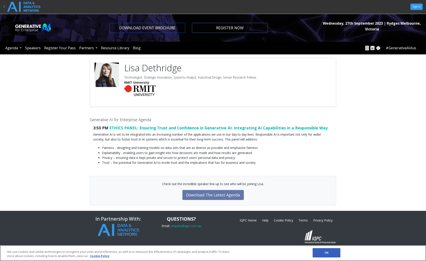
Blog (137, 47)
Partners (87, 47)
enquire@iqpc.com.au (186, 226)
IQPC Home (248, 220)
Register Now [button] (230, 27)
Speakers (33, 47)
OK (327, 253)
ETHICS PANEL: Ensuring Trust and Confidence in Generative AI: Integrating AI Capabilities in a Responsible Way (218, 127)
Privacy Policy (323, 220)
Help (265, 220)
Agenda (12, 47)
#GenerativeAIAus (401, 47)
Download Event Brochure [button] (147, 27)
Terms (303, 220)
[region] (213, 253)
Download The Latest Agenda (213, 195)
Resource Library (115, 47)
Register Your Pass (60, 47)
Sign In (416, 6)
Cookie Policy (283, 220)
